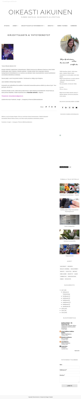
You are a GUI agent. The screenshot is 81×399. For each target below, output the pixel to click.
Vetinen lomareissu (65, 343)
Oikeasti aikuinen (40, 12)
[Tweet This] (46, 107)
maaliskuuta (66, 302)
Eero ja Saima (64, 338)
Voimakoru (63, 347)
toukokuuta (65, 298)
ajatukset (63, 266)
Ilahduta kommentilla (69, 241)
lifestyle (68, 271)
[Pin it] (55, 107)
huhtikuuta (65, 300)
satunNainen (64, 341)
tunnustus (63, 276)
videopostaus (72, 276)
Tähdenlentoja (66, 294)
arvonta (70, 266)
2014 (62, 312)
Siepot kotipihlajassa (66, 334)
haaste (62, 271)
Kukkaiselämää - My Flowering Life (66, 323)
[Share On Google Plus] (52, 107)
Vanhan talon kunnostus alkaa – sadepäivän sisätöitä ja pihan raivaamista (69, 327)
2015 (62, 310)
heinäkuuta (65, 296)
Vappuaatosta (69, 255)
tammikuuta (65, 306)
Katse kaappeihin (70, 226)
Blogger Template (49, 397)
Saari (76, 273)
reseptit (70, 273)
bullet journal (64, 268)
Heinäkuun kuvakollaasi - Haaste (69, 195)
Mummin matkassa (66, 337)
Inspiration (64, 346)
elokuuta (65, 292)
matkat (75, 271)
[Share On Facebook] (49, 107)
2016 (62, 308)
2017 (62, 290)
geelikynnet (74, 268)
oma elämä (63, 273)
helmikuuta (65, 304)
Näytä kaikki (77, 350)
